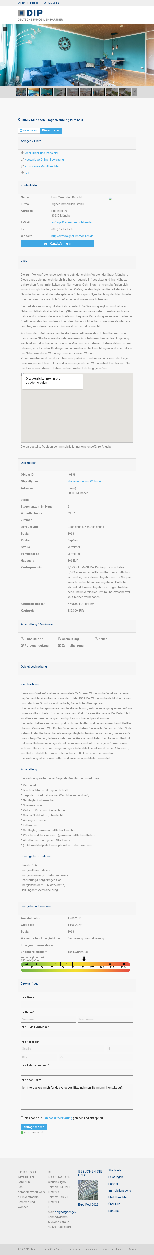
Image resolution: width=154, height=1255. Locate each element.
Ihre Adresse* (30, 1041)
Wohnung (96, 481)
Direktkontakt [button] (52, 130)
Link (27, 173)
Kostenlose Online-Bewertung (44, 159)
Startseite (114, 1170)
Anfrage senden (33, 1127)
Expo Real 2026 (88, 1204)
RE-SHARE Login (50, 3)
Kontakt (113, 1211)
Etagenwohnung (78, 481)
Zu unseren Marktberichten (42, 166)
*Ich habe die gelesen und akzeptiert (64, 1118)
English (21, 3)
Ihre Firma (27, 997)
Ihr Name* (27, 1012)
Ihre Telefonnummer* (35, 1065)
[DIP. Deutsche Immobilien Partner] (40, 15)
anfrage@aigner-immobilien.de (71, 222)
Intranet (34, 3)
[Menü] (130, 15)
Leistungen (115, 1177)
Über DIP (114, 1204)
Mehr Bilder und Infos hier (41, 153)
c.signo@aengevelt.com (70, 1212)
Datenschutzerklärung (57, 1118)
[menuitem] (23, 3)
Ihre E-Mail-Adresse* (35, 1027)
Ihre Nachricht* (31, 1080)
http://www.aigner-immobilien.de (72, 236)
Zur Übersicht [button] (30, 130)
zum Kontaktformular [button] (57, 243)
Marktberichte (117, 1197)
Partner (113, 1184)
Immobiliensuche (119, 1190)
